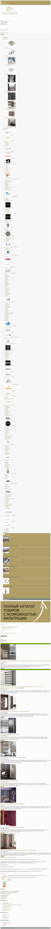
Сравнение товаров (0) (5, 642)
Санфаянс (7, 47)
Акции (4, 915)
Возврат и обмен (6, 910)
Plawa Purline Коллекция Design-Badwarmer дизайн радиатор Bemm (18, 850)
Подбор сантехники (7, 906)
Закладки (5, 924)
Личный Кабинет (6, 922)
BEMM (14, 633)
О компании (5, 902)
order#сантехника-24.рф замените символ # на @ (5, 894)
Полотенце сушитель (9, 100)
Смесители (7, 56)
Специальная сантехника (10, 126)
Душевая (7, 83)
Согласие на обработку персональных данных (13, 904)
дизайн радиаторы (25, 869)
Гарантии (5, 908)
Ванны (6, 74)
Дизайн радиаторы (7, 628)
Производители (8, 633)
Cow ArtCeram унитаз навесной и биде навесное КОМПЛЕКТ (19, 565)
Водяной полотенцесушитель (9, 627)
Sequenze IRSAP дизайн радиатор (9, 780)
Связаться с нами (6, 916)
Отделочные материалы (10, 109)
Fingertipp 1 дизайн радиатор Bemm (10, 734)
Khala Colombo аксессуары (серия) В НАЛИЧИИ (16, 585)
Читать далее (3, 873)
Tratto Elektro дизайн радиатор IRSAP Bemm (12, 803)
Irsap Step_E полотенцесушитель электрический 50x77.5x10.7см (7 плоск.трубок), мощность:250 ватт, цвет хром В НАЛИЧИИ (22, 687)
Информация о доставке (8, 903)
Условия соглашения (7, 905)
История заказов (6, 923)
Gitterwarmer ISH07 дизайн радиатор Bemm (12, 827)
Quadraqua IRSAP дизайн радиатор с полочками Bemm (14, 711)
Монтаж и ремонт (7, 909)
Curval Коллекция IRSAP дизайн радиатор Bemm (13, 757)
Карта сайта (5, 918)
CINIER (47, 869)
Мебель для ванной (9, 118)
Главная (2, 633)
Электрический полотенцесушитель (10, 626)
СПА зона (7, 91)
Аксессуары (8, 65)
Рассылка (5, 925)
